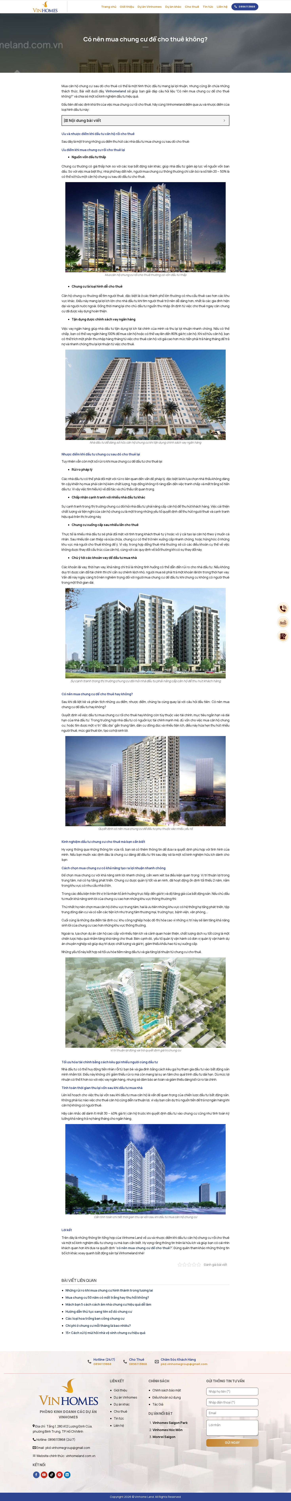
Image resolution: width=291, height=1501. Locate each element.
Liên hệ (222, 7)
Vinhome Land (144, 1497)
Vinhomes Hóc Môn (168, 1430)
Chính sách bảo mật (166, 1390)
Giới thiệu (127, 7)
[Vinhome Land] (49, 6)
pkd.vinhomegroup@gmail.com (184, 1364)
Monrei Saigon (164, 1437)
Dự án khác (173, 7)
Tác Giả (157, 1404)
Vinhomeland (116, 91)
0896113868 (246, 6)
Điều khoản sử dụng (166, 1397)
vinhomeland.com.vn (80, 1456)
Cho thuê (192, 7)
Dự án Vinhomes (150, 7)
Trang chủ (108, 7)
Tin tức (208, 7)
